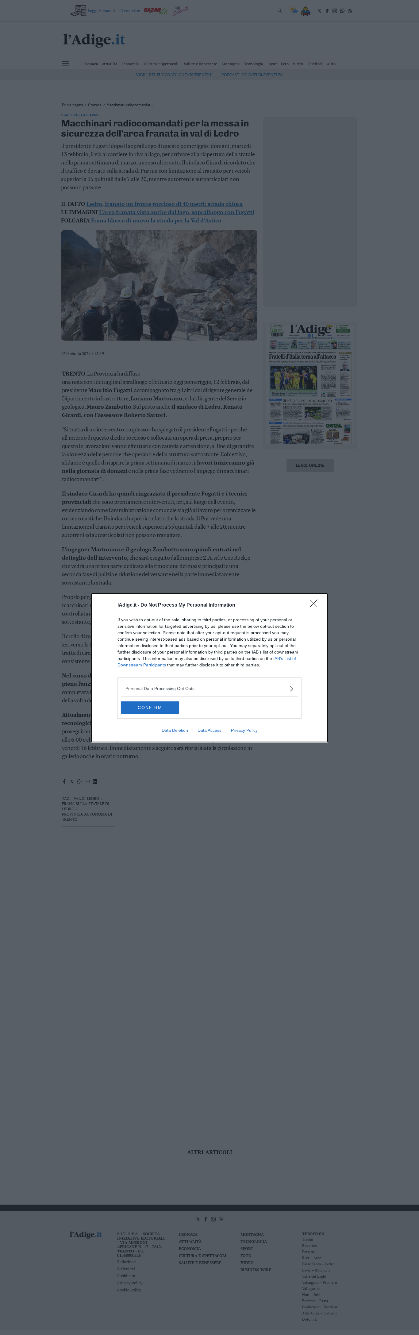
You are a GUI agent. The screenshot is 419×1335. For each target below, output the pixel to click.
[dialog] (209, 667)
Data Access (209, 730)
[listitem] (209, 688)
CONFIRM (150, 707)
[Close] (315, 605)
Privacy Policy (244, 730)
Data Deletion (175, 730)
